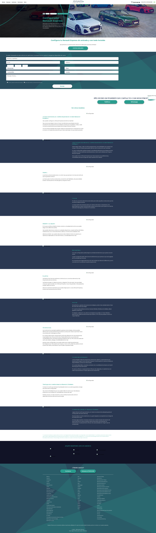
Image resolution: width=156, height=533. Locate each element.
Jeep (79, 493)
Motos (25, 2)
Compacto (49, 479)
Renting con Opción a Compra (103, 486)
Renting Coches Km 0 (101, 483)
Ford (79, 508)
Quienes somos (100, 515)
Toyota (79, 486)
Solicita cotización (146, 2)
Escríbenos (68, 471)
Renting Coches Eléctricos (102, 481)
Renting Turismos (50, 498)
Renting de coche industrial (102, 488)
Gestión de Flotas (50, 495)
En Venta (48, 515)
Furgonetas (49, 493)
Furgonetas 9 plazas (51, 505)
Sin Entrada (99, 517)
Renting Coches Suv (50, 490)
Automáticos (49, 513)
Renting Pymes (50, 512)
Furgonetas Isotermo (101, 500)
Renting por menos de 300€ (52, 518)
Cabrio (98, 505)
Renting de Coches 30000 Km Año (104, 491)
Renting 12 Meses (100, 476)
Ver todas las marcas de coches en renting (55, 517)
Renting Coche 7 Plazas (101, 479)
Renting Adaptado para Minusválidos (104, 510)
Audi (79, 498)
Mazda (79, 505)
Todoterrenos (49, 501)
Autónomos (14, 2)
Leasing (98, 496)
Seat (78, 483)
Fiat (78, 476)
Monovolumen (49, 485)
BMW (79, 501)
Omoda (79, 500)
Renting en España (101, 498)
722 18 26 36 (136, 2)
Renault (47, 13)
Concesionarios (100, 495)
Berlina (48, 476)
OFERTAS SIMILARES (78, 48)
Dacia (79, 503)
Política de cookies (78, 530)
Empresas (8, 2)
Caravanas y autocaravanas (52, 496)
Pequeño (48, 488)
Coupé (48, 481)
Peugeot (79, 488)
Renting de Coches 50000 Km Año (104, 493)
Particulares (20, 2)
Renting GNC (99, 508)
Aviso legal (71, 530)
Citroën (79, 481)
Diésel (48, 503)
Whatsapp (134, 102)
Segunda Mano (50, 508)
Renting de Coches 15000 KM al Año (104, 490)
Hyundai (79, 478)
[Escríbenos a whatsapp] (154, 2)
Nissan (79, 491)
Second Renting (50, 510)
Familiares (99, 501)
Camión (48, 478)
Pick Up (98, 512)
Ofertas (3, 2)
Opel (79, 490)
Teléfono (107, 102)
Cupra (79, 496)
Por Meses (99, 503)
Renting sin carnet (50, 520)
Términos (85, 530)
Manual (48, 483)
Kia (78, 479)
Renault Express (53, 13)
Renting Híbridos (50, 491)
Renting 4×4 (99, 478)
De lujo (98, 513)
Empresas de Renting (101, 518)
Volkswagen (80, 485)
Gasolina (48, 500)
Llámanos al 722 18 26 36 (88, 471)
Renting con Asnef (100, 485)
